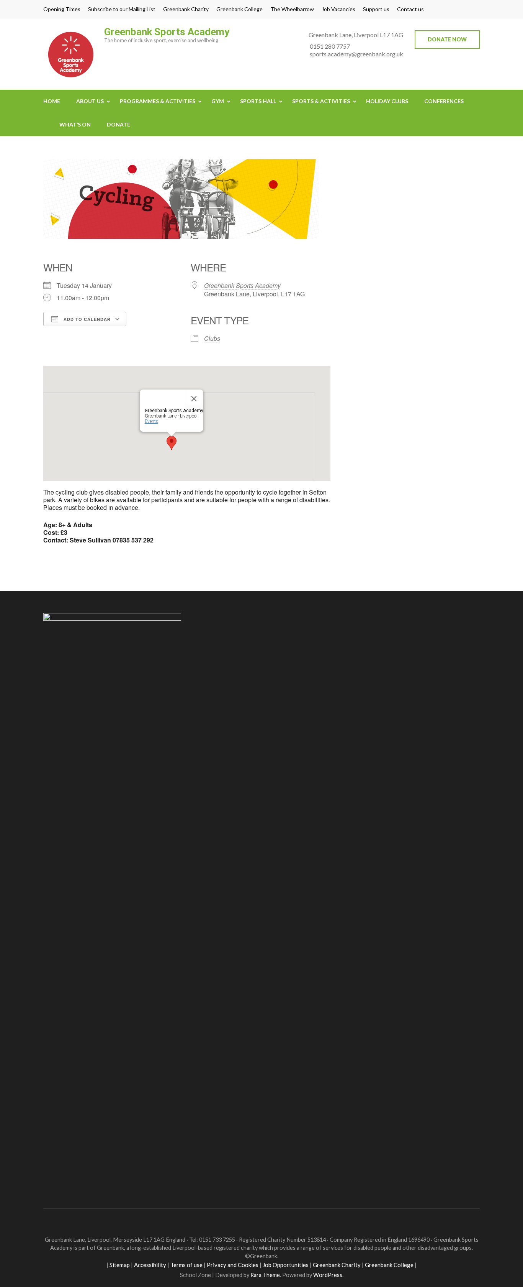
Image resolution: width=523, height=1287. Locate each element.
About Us (90, 101)
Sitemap (120, 1264)
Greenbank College (239, 9)
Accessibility (150, 1264)
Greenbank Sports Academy (166, 32)
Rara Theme (265, 1275)
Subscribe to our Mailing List (121, 9)
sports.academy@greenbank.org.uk (356, 54)
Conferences (444, 101)
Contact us (410, 9)
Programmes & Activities (157, 101)
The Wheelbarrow (292, 9)
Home (51, 101)
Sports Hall (258, 101)
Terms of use (186, 1264)
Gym (217, 101)
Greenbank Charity (186, 9)
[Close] (194, 399)
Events (151, 421)
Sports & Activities (321, 101)
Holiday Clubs (387, 101)
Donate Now (447, 39)
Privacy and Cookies (232, 1264)
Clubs (212, 338)
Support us (376, 9)
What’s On (75, 124)
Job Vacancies (338, 9)
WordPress (327, 1275)
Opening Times (61, 9)
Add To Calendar (86, 319)
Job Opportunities (286, 1264)
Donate (118, 124)
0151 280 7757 (330, 46)
